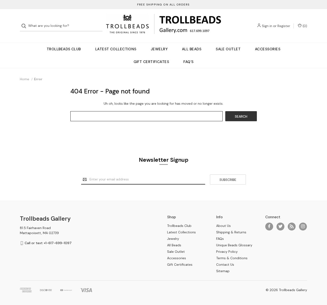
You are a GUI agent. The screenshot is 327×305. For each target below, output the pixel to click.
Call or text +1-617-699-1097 (48, 243)
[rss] (292, 226)
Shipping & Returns (231, 232)
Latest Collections (115, 49)
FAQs (220, 238)
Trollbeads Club (64, 49)
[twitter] (280, 226)
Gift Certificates (151, 61)
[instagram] (303, 226)
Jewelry (159, 49)
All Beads (191, 49)
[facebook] (269, 226)
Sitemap (223, 271)
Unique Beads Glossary (234, 245)
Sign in (267, 26)
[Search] (25, 26)
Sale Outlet (228, 49)
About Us (223, 226)
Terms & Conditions (232, 258)
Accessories (267, 49)
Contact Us (225, 264)
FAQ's (188, 61)
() (304, 26)
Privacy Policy (227, 251)
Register (283, 26)
